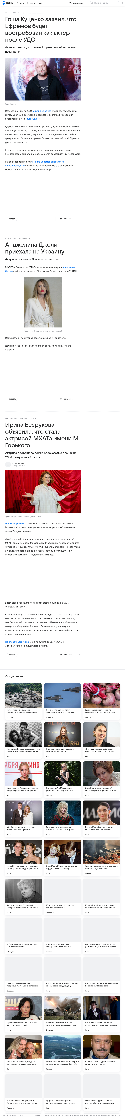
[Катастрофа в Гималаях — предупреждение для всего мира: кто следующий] (23, 701)
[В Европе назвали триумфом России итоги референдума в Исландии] (23, 1092)
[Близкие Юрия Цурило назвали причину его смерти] (101, 1053)
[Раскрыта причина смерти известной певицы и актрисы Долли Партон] (62, 819)
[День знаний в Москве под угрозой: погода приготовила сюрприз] (62, 779)
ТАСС (30, 238)
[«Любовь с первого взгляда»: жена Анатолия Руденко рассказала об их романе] (23, 819)
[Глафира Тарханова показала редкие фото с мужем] (62, 740)
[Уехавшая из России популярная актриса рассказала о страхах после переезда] (23, 779)
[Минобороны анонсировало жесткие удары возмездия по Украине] (62, 1014)
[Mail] (3, 3)
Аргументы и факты (36, 13)
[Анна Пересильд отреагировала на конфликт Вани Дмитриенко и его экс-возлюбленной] (23, 858)
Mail (3, 1115)
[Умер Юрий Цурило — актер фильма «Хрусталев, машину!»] (101, 1092)
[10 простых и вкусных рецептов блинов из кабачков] (62, 897)
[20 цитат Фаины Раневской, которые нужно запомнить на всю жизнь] (23, 897)
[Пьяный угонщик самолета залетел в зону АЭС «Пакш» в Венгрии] (62, 701)
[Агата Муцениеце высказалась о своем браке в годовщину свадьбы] (62, 975)
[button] (43, 79)
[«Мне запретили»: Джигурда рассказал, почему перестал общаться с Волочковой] (23, 1053)
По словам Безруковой (17, 642)
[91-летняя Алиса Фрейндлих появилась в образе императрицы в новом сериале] (101, 1014)
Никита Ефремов (41, 161)
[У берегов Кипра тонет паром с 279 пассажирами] (23, 936)
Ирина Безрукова (14, 523)
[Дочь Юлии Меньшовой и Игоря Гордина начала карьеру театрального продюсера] (62, 858)
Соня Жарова (18, 463)
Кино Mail (32, 418)
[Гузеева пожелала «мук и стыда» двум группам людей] (23, 1014)
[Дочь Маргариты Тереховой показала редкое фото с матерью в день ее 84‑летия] (101, 779)
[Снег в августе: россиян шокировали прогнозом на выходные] (62, 936)
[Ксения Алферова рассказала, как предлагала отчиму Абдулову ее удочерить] (23, 740)
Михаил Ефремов (41, 111)
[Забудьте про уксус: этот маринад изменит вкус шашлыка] (101, 858)
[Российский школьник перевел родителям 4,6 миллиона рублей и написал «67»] (101, 936)
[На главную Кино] (9, 3)
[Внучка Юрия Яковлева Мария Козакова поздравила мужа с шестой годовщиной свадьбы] (101, 819)
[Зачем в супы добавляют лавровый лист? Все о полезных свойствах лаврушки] (23, 975)
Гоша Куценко (33, 118)
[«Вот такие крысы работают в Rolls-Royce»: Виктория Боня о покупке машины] (101, 740)
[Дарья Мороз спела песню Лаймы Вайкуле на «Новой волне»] (101, 975)
